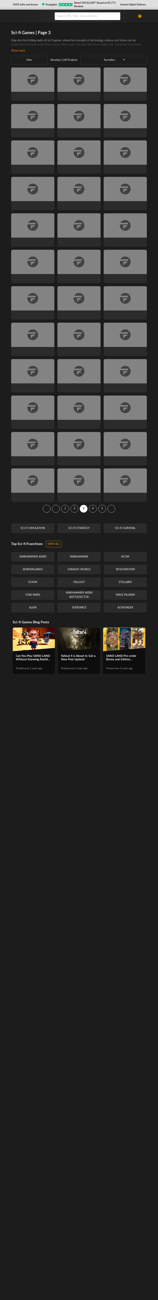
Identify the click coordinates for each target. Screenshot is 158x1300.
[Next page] (111, 509)
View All (54, 544)
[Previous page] (56, 509)
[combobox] (94, 16)
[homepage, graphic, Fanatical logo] (30, 16)
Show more (18, 50)
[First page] (46, 509)
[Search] (116, 16)
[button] (25, 5)
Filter (29, 60)
